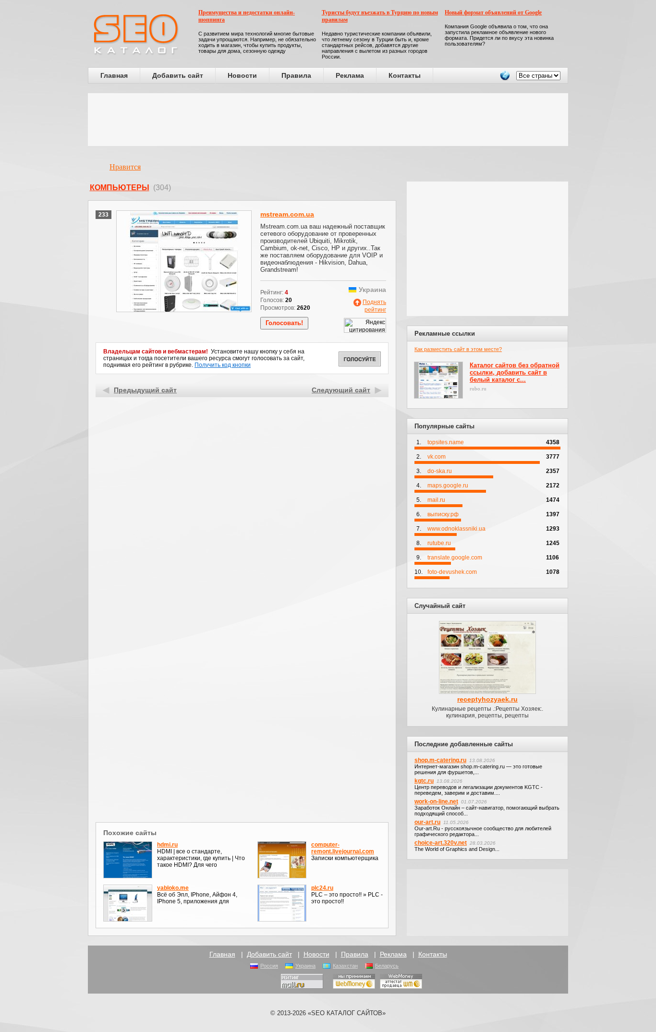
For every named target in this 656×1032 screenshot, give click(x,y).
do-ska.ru (439, 471)
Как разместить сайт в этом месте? (458, 349)
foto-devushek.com (452, 572)
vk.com (436, 456)
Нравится (125, 167)
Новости (242, 75)
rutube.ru (439, 543)
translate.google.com (454, 557)
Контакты (405, 75)
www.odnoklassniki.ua (456, 528)
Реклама (350, 75)
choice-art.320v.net (440, 842)
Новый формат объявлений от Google (493, 12)
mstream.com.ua (287, 214)
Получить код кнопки (222, 365)
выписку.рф (443, 514)
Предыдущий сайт (145, 390)
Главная (114, 75)
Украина (305, 966)
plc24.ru (322, 888)
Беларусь (387, 966)
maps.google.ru (447, 485)
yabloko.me (173, 888)
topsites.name (445, 442)
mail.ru (436, 500)
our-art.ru (427, 822)
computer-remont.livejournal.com (342, 848)
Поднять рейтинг (374, 306)
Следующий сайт (341, 390)
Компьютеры (119, 187)
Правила (296, 75)
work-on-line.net (436, 801)
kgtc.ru (424, 780)
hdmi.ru (167, 844)
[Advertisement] (328, 119)
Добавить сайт (177, 75)
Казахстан (345, 966)
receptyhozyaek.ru (487, 699)
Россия (269, 966)
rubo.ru (478, 388)
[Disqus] (242, 695)
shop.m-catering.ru (440, 760)
